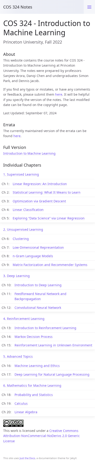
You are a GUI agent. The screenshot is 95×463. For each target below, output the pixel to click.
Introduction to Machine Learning (29, 153)
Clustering (21, 238)
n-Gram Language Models (33, 256)
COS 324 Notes (17, 7)
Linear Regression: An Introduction (40, 184)
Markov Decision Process (34, 336)
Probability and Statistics (34, 394)
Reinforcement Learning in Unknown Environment (53, 345)
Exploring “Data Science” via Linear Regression (49, 218)
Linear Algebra (26, 412)
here (58, 94)
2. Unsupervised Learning (23, 229)
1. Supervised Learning (21, 174)
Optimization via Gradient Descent (39, 201)
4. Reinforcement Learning (24, 318)
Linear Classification (28, 209)
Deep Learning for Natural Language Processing (52, 374)
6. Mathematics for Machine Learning (32, 385)
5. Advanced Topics (18, 356)
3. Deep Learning (16, 276)
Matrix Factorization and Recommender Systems (50, 264)
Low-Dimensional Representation (38, 247)
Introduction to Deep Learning (38, 285)
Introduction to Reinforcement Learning (45, 328)
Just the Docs (27, 458)
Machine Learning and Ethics (37, 365)
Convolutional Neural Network (38, 307)
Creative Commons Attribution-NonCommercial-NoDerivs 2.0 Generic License (41, 435)
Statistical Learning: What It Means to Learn (46, 192)
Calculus (21, 403)
